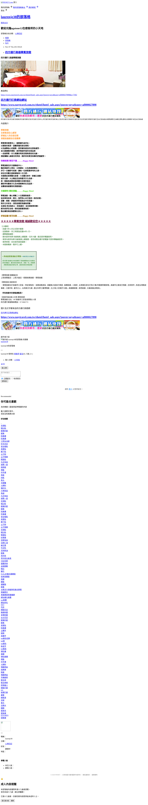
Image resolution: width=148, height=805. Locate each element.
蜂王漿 (3, 545)
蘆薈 (2, 695)
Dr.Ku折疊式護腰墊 (8, 574)
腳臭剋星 (4, 431)
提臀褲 (3, 718)
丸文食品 (4, 462)
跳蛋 (2, 672)
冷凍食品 (4, 491)
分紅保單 (4, 561)
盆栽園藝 (4, 566)
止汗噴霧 (4, 457)
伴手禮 (3, 472)
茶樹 (2, 700)
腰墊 (2, 582)
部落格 (7, 40)
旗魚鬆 (3, 467)
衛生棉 (3, 680)
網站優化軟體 (6, 597)
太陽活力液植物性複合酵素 (11, 590)
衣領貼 (3, 426)
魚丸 (2, 480)
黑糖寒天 (4, 592)
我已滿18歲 (5, 801)
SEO (2, 605)
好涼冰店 (4, 444)
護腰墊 (3, 584)
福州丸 (3, 488)
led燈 (3, 641)
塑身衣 (3, 711)
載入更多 (4, 368)
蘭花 (2, 571)
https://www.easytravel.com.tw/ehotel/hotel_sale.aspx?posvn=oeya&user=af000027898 (48, 104)
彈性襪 (3, 651)
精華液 (3, 698)
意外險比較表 (6, 558)
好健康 (3, 538)
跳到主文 (4, 23)
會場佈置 (4, 615)
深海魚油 (4, 551)
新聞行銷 (4, 692)
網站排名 (4, 603)
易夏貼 (3, 449)
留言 (21, 354)
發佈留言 (4, 381)
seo (2, 690)
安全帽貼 (4, 446)
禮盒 (2, 470)
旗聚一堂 (4, 465)
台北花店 (4, 618)
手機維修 (4, 677)
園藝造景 (4, 564)
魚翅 (2, 493)
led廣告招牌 (5, 638)
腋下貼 (3, 452)
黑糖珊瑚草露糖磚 (8, 595)
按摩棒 (3, 670)
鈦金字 (3, 646)
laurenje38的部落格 (15, 17)
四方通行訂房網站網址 (14, 99)
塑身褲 (3, 713)
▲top (3, 364)
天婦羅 (3, 483)
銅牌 (2, 633)
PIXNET (57, 775)
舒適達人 (4, 685)
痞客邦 (16, 354)
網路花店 (4, 610)
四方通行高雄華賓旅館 (18, 52)
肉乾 (2, 478)
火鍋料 (3, 485)
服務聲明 (94, 775)
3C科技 (17, 360)
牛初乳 (3, 548)
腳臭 (2, 433)
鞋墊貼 (3, 459)
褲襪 (2, 654)
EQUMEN (4, 715)
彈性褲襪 (4, 657)
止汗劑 (3, 454)
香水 (2, 703)
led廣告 (3, 644)
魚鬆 (2, 475)
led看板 (3, 649)
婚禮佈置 (4, 612)
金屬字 (3, 636)
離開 (12, 801)
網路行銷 (4, 688)
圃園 (2, 708)
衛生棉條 (4, 683)
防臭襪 (3, 439)
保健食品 (4, 540)
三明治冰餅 (5, 441)
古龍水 (3, 705)
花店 (2, 607)
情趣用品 (4, 667)
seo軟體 (4, 600)
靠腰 (2, 579)
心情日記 (18, 33)
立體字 (3, 631)
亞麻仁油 (4, 543)
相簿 (7, 38)
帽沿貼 (3, 428)
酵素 (2, 553)
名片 (7, 43)
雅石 (2, 569)
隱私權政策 (86, 775)
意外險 (3, 556)
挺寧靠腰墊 (5, 577)
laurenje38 (4, 342)
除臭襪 (3, 436)
